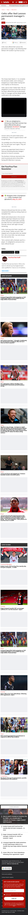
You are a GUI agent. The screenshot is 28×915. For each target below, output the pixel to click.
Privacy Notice (20, 182)
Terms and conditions (7, 874)
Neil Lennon (14, 9)
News (3, 22)
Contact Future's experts (7, 877)
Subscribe (20, 2)
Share (5, 42)
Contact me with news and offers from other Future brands (14, 894)
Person (3, 9)
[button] (2, 2)
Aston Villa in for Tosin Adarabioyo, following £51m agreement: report (14, 853)
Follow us (16, 42)
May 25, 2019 (17, 199)
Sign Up (14, 898)
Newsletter (24, 42)
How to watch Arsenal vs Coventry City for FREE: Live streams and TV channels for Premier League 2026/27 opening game (15, 819)
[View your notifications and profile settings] (13, 2)
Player (8, 9)
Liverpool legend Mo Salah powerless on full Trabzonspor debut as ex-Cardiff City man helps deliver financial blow (15, 845)
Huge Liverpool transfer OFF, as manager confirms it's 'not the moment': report (13, 836)
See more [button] (14, 132)
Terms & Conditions (12, 904)
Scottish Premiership (7, 252)
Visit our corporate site (12, 863)
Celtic (17, 252)
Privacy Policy (19, 903)
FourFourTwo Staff (11, 22)
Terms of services (18, 180)
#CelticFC (16, 127)
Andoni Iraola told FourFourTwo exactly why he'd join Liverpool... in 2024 (14, 828)
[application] (14, 107)
